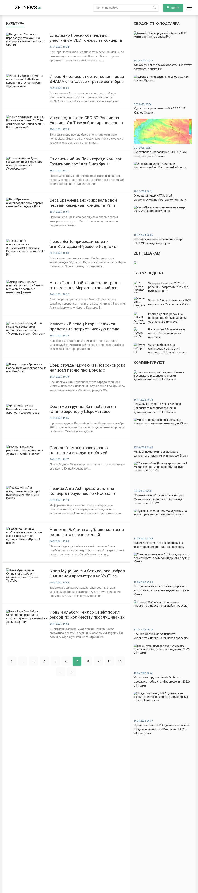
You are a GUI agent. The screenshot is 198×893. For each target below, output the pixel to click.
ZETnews (28, 7)
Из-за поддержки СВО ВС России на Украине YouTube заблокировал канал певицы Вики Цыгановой (86, 120)
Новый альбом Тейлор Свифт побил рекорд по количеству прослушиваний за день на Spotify (87, 615)
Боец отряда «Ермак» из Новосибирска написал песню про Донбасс (87, 368)
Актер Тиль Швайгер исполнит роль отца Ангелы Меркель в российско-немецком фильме (84, 285)
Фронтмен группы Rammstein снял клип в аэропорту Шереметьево (83, 409)
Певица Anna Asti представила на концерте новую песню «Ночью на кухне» (83, 491)
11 (120, 661)
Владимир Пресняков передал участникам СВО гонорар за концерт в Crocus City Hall (86, 38)
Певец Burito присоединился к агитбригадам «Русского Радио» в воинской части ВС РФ (83, 244)
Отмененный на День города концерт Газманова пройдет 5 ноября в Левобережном (86, 162)
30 (71, 672)
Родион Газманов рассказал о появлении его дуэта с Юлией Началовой (79, 450)
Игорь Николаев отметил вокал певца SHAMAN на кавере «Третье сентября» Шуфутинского (87, 79)
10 (109, 661)
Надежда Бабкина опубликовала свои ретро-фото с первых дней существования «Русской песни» (87, 532)
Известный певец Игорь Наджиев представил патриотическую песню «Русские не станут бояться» (84, 327)
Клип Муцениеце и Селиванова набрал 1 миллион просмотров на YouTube (87, 573)
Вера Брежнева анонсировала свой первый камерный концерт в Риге (83, 203)
